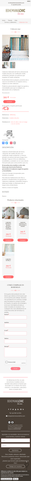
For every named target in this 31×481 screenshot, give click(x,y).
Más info (15, 479)
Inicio (3, 20)
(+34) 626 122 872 (16, 4)
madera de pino (14, 118)
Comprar (9, 101)
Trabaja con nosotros (15, 466)
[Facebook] (3, 143)
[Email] (14, 143)
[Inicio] (15, 11)
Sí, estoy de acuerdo (6, 479)
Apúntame (15, 450)
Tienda (10, 20)
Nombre (6, 314)
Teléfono (6, 338)
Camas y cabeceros (10, 22)
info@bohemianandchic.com (16, 2)
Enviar (15, 368)
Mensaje (6, 346)
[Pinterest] (11, 143)
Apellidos (6, 322)
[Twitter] (7, 143)
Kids (16, 20)
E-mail (5, 330)
